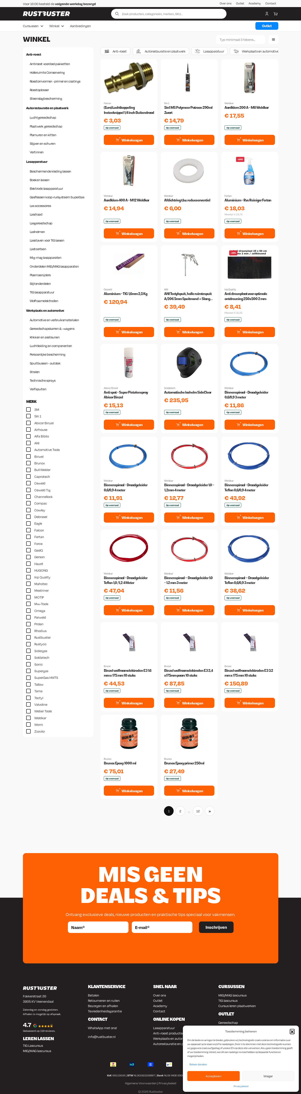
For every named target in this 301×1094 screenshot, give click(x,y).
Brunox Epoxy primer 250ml (184, 763)
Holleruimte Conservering (47, 72)
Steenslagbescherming (46, 98)
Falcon (107, 103)
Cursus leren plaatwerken (237, 1006)
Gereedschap (228, 1023)
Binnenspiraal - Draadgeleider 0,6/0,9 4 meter (125, 487)
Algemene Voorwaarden (141, 1083)
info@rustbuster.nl (101, 1037)
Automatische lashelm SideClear (187, 392)
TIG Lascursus (33, 1045)
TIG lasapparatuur (42, 292)
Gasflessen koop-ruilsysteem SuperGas (57, 197)
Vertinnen (37, 152)
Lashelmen (37, 232)
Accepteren (213, 1076)
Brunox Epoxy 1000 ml (120, 763)
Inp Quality (230, 289)
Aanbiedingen (80, 26)
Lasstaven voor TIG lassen (47, 240)
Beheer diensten (198, 1064)
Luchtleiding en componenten (51, 346)
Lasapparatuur (37, 161)
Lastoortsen (38, 249)
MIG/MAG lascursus (37, 1051)
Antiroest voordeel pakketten (50, 64)
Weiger (268, 1076)
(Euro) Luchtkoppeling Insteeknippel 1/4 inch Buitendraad (129, 109)
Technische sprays (43, 380)
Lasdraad (36, 214)
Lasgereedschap (41, 223)
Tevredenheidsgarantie (105, 1011)
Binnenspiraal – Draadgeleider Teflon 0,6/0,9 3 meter (247, 580)
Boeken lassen (40, 180)
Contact (270, 3)
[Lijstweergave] (273, 39)
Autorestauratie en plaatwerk (47, 108)
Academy (255, 3)
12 (198, 811)
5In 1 (166, 103)
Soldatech (169, 388)
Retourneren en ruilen (104, 1000)
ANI (166, 289)
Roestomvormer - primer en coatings (55, 81)
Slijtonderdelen (40, 283)
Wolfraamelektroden (44, 301)
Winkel (54, 26)
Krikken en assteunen (45, 337)
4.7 (27, 1024)
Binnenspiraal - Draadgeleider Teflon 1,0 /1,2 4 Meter (125, 580)
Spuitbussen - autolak (45, 363)
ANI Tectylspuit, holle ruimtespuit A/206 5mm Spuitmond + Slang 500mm (188, 296)
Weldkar (229, 103)
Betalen (93, 995)
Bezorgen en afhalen (103, 1006)
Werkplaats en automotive (45, 310)
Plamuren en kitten (43, 135)
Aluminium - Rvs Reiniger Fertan (248, 200)
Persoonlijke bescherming (47, 354)
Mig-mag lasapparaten (45, 257)
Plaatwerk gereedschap (46, 126)
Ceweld (108, 289)
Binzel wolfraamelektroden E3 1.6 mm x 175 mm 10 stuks (127, 672)
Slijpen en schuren (43, 143)
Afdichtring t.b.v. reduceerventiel (187, 200)
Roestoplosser (39, 90)
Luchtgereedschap (43, 117)
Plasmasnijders (40, 275)
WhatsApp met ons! (102, 1028)
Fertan (228, 195)
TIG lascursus (228, 1000)
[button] (292, 1031)
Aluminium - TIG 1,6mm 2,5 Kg (125, 294)
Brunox (107, 758)
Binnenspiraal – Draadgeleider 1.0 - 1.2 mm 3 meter (188, 580)
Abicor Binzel (111, 388)
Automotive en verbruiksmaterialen (54, 320)
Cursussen (31, 26)
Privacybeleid (241, 1086)
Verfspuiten (38, 389)
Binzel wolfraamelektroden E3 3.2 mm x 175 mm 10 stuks (249, 672)
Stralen (35, 372)
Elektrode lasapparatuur (46, 188)
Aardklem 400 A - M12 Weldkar (126, 200)
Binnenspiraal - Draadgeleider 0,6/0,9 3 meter (246, 394)
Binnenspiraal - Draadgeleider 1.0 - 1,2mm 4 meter (189, 487)
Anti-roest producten (168, 1033)
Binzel (107, 666)
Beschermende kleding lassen (50, 171)
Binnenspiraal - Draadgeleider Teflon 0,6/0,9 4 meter (246, 487)
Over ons (226, 3)
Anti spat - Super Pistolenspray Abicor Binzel (126, 394)
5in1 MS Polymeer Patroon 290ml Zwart (188, 109)
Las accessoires (40, 206)
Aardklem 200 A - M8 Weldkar (247, 107)
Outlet (240, 3)
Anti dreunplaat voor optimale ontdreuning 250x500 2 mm (246, 296)
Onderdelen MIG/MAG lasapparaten (54, 266)
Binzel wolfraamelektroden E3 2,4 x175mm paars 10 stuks (188, 672)
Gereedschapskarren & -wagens (52, 328)
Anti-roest (33, 54)
